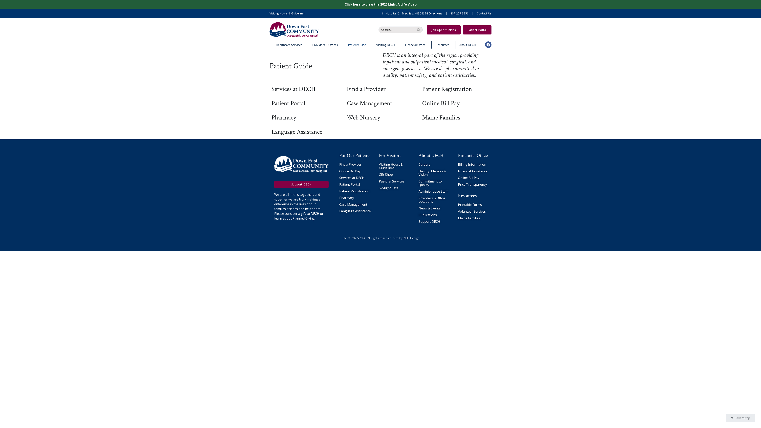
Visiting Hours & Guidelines (391, 166)
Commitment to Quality (430, 183)
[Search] (419, 30)
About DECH (467, 45)
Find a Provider (366, 89)
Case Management (369, 103)
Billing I (463, 164)
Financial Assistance (472, 171)
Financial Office (415, 45)
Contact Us (484, 13)
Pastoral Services (391, 181)
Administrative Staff (433, 191)
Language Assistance (297, 132)
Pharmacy (284, 118)
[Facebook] (488, 44)
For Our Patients (354, 155)
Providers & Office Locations (432, 200)
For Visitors (390, 155)
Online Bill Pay (441, 103)
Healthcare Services (289, 45)
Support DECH (429, 221)
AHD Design (411, 238)
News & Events (430, 208)
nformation (477, 164)
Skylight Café (388, 188)
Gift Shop (386, 174)
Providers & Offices (325, 45)
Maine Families (441, 118)
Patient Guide (357, 45)
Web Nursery (363, 118)
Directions (435, 13)
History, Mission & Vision (432, 173)
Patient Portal (288, 103)
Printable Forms (470, 205)
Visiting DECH (385, 45)
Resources (442, 45)
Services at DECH (293, 89)
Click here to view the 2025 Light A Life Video (381, 4)
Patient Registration (447, 89)
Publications (428, 215)
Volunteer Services (472, 211)
